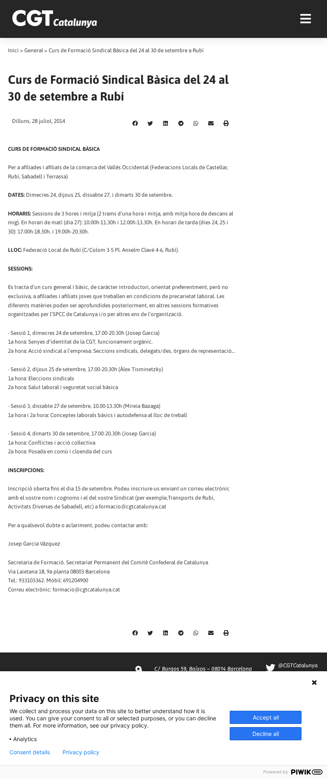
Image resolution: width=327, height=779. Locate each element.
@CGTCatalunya (297, 665)
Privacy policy (81, 752)
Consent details (30, 752)
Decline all (265, 733)
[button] (135, 124)
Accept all (266, 717)
